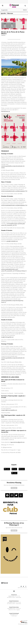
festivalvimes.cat (5, 111)
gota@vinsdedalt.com (12, 241)
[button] (25, 6)
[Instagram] (12, 495)
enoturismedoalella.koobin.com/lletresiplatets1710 (14, 191)
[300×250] (10, 508)
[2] (10, 554)
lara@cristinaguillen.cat (7, 337)
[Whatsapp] (21, 495)
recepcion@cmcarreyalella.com (9, 410)
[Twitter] (16, 495)
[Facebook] (7, 495)
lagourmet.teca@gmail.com (17, 442)
